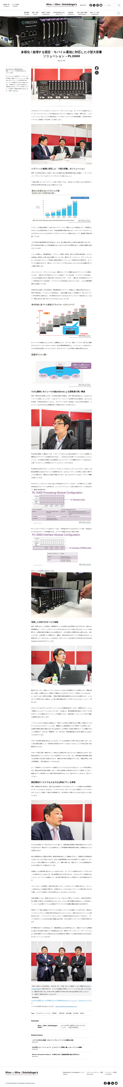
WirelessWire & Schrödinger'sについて (73, 1073)
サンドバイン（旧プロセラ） (14, 69)
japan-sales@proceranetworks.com (66, 1006)
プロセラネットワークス (43, 1013)
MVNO (82, 1013)
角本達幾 (68, 1013)
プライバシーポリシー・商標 (95, 1073)
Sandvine (15, 90)
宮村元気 (61, 1013)
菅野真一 (55, 1013)
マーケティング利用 (110, 1073)
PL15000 (75, 1013)
